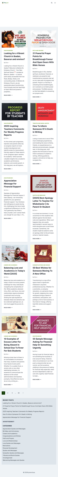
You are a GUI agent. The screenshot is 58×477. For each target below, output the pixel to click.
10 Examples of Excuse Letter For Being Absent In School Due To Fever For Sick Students (14, 345)
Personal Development (10, 448)
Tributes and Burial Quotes (41, 123)
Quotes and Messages (39, 195)
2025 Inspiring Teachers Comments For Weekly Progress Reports (23, 411)
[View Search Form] (51, 3)
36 (19, 393)
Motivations (6, 445)
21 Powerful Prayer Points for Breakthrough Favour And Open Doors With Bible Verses (43, 59)
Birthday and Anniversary (11, 431)
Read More (8, 95)
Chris (6, 62)
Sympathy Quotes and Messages (13, 453)
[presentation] (15, 39)
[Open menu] (55, 3)
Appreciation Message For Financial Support (12, 183)
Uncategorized (8, 50)
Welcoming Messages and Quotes (13, 460)
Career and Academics (10, 265)
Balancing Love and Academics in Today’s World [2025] (14, 271)
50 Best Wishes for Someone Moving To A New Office (42, 271)
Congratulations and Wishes (41, 265)
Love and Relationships (10, 441)
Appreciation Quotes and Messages (14, 429)
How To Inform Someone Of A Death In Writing (43, 129)
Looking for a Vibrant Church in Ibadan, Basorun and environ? (14, 56)
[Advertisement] (29, 16)
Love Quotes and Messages (11, 443)
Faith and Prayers (38, 50)
